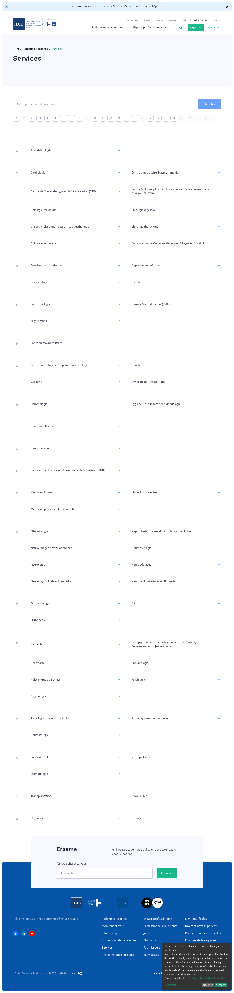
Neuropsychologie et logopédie (51, 581)
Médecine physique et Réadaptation (54, 509)
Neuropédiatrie (141, 564)
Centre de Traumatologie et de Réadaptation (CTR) (63, 191)
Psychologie (38, 696)
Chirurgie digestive (143, 210)
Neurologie (38, 564)
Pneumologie (140, 663)
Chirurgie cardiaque (43, 210)
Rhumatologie (40, 735)
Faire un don (201, 20)
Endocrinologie (40, 304)
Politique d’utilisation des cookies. (208, 978)
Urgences (196, 27)
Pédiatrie (36, 644)
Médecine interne (42, 492)
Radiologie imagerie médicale (50, 718)
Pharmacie (38, 663)
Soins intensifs (40, 757)
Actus (146, 20)
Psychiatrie (138, 679)
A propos (132, 20)
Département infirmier (146, 265)
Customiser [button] (170, 984)
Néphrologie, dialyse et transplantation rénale (161, 531)
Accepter (221, 984)
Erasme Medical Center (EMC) (150, 304)
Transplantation (41, 796)
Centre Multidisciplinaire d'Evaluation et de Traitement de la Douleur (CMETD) (170, 191)
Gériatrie (36, 382)
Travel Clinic (139, 796)
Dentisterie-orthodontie (46, 265)
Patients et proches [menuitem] (104, 27)
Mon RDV (213, 27)
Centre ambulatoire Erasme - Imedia (154, 172)
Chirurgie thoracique (144, 226)
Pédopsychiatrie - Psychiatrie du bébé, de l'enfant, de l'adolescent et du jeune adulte (165, 644)
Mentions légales (196, 919)
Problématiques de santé (118, 955)
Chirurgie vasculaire (43, 243)
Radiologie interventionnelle (149, 718)
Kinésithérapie (40, 448)
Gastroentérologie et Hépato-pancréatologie (59, 365)
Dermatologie (39, 282)
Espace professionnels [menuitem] (147, 27)
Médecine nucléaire (144, 492)
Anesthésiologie (41, 150)
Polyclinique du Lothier (45, 679)
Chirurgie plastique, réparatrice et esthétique (60, 226)
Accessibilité (160, 973)
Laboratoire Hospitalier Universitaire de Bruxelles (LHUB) (68, 470)
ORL (134, 603)
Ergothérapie (39, 321)
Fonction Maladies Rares (46, 343)
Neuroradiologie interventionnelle (153, 581)
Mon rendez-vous (113, 926)
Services (107, 947)
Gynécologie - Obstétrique (148, 382)
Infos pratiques (111, 933)
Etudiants (150, 940)
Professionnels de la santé (119, 940)
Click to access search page (180, 27)
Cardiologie (38, 172)
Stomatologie (39, 774)
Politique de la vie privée (200, 940)
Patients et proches (35, 49)
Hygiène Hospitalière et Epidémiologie (156, 404)
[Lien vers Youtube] (32, 933)
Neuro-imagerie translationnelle (51, 548)
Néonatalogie (39, 531)
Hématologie (39, 404)
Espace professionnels (158, 919)
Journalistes (151, 955)
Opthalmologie (40, 603)
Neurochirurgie (141, 548)
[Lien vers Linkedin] (24, 933)
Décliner (208, 984)
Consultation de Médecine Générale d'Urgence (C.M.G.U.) (168, 243)
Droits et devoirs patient (201, 926)
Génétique (138, 365)
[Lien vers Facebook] (15, 933)
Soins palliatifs (140, 757)
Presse (159, 20)
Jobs (185, 20)
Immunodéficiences (43, 426)
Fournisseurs (152, 947)
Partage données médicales (203, 933)
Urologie (137, 818)
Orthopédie (38, 620)
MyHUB (173, 20)
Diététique (138, 282)
